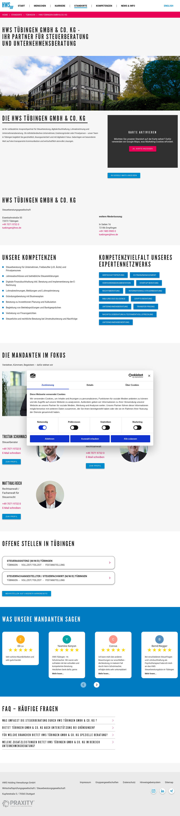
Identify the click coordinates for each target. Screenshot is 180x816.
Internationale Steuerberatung (145, 291)
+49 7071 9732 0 (10, 224)
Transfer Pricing (146, 306)
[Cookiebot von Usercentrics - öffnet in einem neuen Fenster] (130, 376)
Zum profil (11, 462)
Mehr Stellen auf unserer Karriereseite (26, 594)
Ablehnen (49, 439)
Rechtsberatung (111, 291)
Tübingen (31, 15)
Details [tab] (90, 385)
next (96, 685)
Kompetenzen (104, 5)
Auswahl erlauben (90, 439)
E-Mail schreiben (11, 452)
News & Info (128, 5)
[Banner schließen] (149, 376)
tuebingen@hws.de (11, 227)
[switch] (74, 427)
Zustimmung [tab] (48, 385)
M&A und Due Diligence (113, 299)
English (168, 5)
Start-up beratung (149, 283)
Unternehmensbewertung (115, 322)
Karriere (60, 5)
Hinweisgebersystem (150, 782)
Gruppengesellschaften (106, 782)
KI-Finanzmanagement (144, 275)
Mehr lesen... (58, 673)
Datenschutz (129, 782)
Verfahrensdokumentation (116, 283)
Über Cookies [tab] (132, 385)
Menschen (40, 5)
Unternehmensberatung (115, 306)
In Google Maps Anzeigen (124, 175)
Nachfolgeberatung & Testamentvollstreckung (127, 314)
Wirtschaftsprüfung (113, 275)
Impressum (85, 782)
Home (5, 15)
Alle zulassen (130, 439)
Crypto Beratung (143, 299)
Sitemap (169, 782)
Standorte (80, 5)
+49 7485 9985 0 (107, 231)
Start (21, 5)
